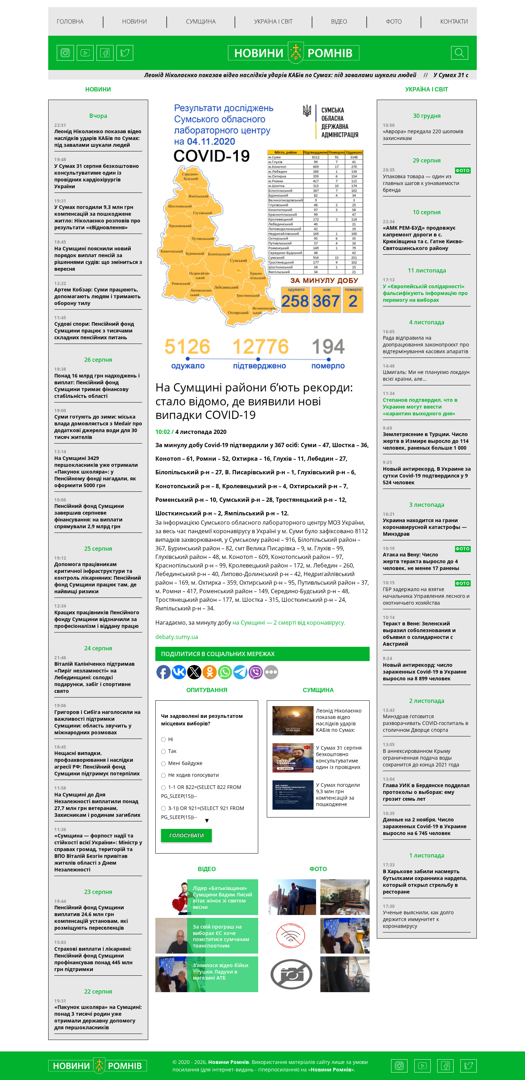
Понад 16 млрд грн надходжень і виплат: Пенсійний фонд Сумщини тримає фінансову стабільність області (97, 385)
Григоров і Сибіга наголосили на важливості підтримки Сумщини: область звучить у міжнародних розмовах (97, 722)
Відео (339, 21)
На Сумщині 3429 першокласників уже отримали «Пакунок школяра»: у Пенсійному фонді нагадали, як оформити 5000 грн (96, 472)
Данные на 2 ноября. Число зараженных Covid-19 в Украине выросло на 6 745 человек (424, 826)
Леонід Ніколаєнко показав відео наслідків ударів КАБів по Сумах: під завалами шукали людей (246, 75)
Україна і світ (273, 21)
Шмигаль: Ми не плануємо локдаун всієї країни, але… (426, 375)
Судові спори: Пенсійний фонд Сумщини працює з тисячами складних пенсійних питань (94, 330)
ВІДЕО (207, 869)
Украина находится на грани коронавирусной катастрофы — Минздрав (425, 527)
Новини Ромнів (331, 1069)
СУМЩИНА (318, 690)
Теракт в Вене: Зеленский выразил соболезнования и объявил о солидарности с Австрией (419, 633)
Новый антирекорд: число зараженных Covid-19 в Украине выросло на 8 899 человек (424, 671)
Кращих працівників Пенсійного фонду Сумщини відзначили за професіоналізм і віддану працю (96, 619)
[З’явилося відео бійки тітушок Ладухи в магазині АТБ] (345, 936)
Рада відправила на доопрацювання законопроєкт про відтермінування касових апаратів (426, 344)
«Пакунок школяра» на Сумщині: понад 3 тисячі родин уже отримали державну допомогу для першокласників (98, 1017)
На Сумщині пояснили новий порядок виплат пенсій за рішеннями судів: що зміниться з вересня (98, 258)
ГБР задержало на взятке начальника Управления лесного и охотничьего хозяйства (426, 596)
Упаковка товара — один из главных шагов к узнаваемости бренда (421, 183)
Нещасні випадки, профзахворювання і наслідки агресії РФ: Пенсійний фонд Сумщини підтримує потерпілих (97, 763)
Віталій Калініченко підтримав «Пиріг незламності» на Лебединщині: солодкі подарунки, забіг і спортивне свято (94, 677)
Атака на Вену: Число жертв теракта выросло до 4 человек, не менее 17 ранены (421, 561)
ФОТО (318, 869)
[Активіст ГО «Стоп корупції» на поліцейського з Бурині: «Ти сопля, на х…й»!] (291, 974)
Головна (70, 21)
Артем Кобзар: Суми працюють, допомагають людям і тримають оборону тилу (97, 296)
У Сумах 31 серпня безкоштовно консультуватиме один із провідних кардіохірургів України (96, 176)
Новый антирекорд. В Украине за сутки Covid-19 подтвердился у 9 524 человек (427, 475)
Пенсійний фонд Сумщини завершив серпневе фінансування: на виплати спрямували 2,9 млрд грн (89, 516)
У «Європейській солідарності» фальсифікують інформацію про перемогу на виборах (425, 293)
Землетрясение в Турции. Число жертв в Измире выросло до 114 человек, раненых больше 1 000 (426, 441)
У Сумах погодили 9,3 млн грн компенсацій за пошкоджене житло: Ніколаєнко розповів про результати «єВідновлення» (97, 217)
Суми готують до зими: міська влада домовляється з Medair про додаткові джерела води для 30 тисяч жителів (98, 426)
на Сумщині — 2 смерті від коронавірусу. (288, 622)
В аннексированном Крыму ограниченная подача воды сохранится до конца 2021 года (421, 758)
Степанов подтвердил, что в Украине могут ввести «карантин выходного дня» (420, 406)
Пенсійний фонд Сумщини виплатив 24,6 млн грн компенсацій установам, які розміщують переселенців (91, 917)
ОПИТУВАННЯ (207, 690)
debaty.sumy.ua (176, 637)
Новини (134, 21)
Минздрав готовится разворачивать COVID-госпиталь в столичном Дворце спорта (425, 723)
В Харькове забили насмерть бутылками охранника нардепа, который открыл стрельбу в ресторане (425, 881)
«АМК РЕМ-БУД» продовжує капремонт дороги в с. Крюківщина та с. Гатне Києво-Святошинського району (423, 237)
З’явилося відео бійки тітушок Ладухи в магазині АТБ (220, 971)
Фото (394, 21)
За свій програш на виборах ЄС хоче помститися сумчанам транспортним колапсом (221, 939)
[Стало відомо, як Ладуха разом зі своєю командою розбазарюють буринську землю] (291, 897)
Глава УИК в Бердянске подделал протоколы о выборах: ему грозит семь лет (426, 792)
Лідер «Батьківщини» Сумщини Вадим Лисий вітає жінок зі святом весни (222, 897)
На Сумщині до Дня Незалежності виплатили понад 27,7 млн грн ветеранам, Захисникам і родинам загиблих (97, 804)
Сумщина (201, 21)
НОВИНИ (98, 89)
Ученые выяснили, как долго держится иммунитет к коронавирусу (418, 919)
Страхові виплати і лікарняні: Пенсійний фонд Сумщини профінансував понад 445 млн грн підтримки (93, 958)
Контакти (454, 21)
